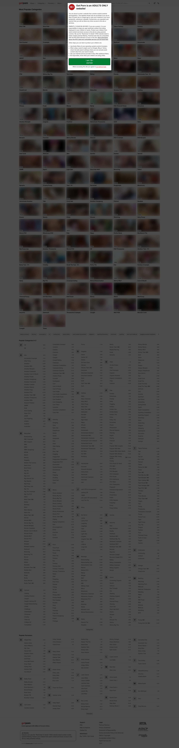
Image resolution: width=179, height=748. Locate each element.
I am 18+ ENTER (89, 61)
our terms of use (101, 66)
